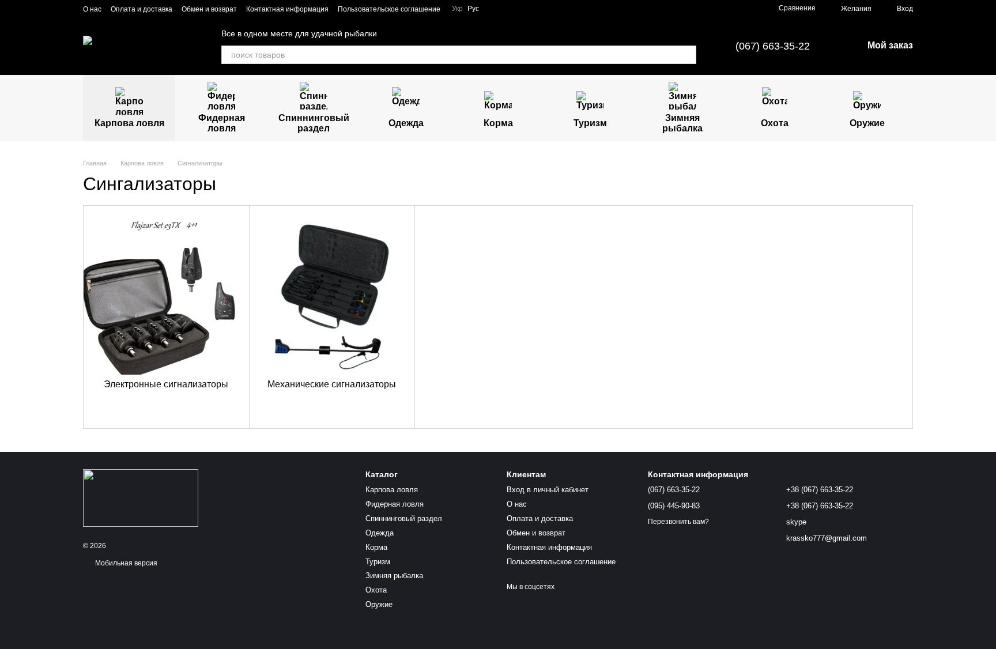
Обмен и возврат (209, 9)
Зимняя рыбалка (682, 123)
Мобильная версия (125, 563)
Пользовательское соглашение (389, 9)
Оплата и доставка (141, 9)
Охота (774, 123)
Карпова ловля (129, 123)
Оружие (867, 123)
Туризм (590, 123)
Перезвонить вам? (678, 522)
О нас (92, 9)
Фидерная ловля (221, 123)
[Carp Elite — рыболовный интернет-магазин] (140, 497)
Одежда (406, 123)
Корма (498, 123)
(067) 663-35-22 (772, 46)
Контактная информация (287, 9)
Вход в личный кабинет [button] (547, 489)
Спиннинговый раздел (313, 123)
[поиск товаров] (687, 55)
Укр (457, 8)
